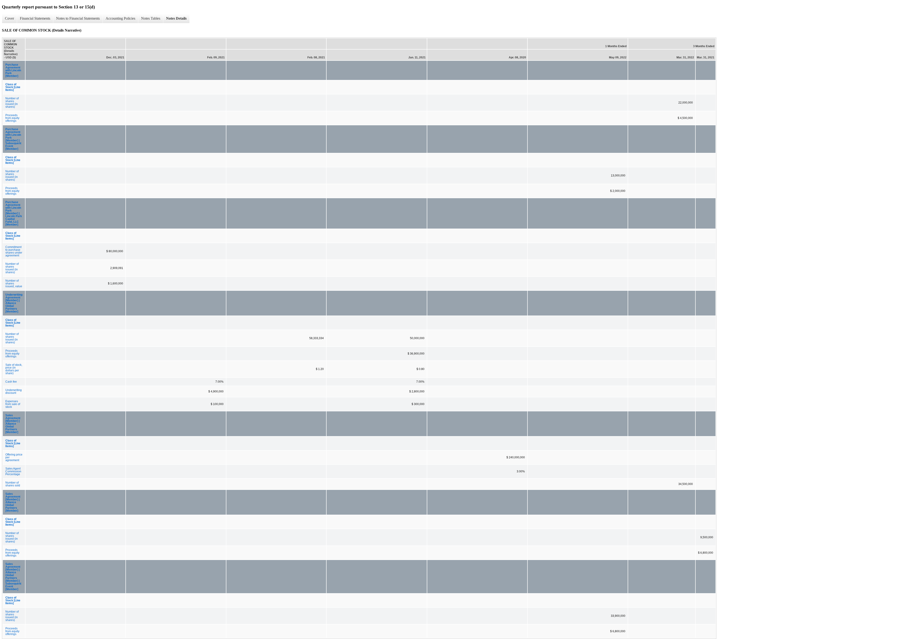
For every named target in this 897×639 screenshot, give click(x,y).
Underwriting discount (13, 391)
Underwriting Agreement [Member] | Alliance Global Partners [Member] (13, 303)
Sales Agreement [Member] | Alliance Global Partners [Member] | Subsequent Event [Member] (13, 577)
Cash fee (11, 381)
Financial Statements (35, 18)
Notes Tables (150, 18)
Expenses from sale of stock (12, 404)
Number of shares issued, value (13, 283)
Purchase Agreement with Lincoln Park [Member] (13, 70)
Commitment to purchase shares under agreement (13, 251)
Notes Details (176, 18)
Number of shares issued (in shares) (12, 102)
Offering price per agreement (13, 457)
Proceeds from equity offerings (12, 118)
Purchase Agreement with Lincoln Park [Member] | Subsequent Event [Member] (13, 139)
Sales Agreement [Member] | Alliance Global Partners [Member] (12, 424)
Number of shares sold (12, 484)
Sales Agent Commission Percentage (13, 471)
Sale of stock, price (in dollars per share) (13, 369)
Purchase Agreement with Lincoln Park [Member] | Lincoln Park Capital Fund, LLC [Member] (13, 213)
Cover (9, 18)
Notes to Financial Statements (78, 18)
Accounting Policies (120, 18)
